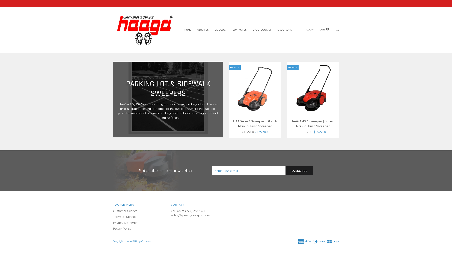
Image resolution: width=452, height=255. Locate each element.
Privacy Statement (125, 223)
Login (310, 29)
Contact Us (240, 29)
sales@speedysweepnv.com (190, 215)
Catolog (220, 29)
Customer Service (125, 211)
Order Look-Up (262, 29)
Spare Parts (285, 29)
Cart (324, 29)
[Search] (337, 29)
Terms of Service (124, 217)
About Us (203, 29)
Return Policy (122, 228)
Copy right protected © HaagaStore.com (132, 241)
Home (188, 29)
